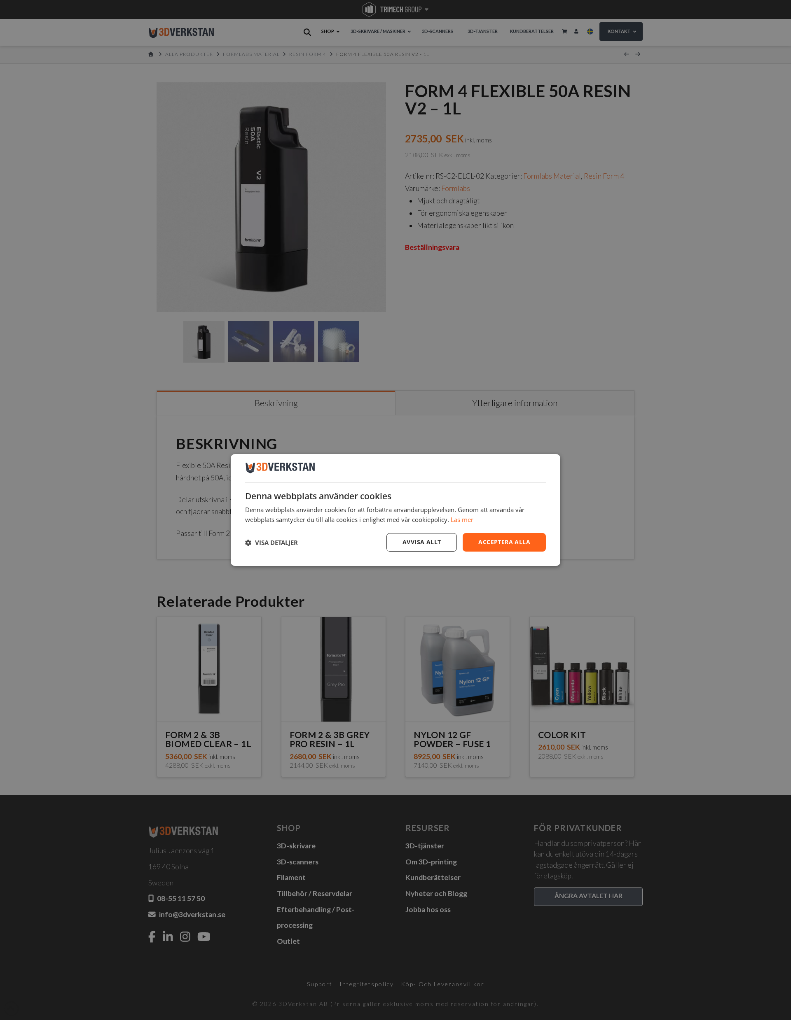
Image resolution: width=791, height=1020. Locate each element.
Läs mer (462, 519)
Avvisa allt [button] (422, 542)
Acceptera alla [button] (504, 542)
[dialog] (395, 510)
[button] (271, 542)
